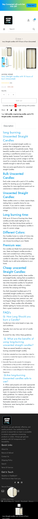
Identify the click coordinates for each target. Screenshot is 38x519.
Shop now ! (31, 5)
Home (19, 39)
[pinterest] (19, 482)
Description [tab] (8, 125)
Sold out (19, 101)
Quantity (4, 91)
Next (6, 66)
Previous (6, 48)
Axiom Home (10, 499)
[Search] (34, 29)
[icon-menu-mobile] (4, 29)
